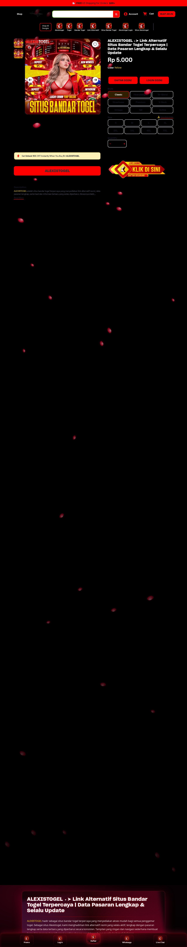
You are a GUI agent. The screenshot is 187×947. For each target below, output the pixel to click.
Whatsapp (126, 942)
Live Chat (160, 942)
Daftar (93, 941)
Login (60, 942)
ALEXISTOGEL (57, 171)
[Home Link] (37, 14)
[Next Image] (95, 80)
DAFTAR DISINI (123, 80)
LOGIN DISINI (154, 80)
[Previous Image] (30, 80)
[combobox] (82, 14)
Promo (27, 942)
